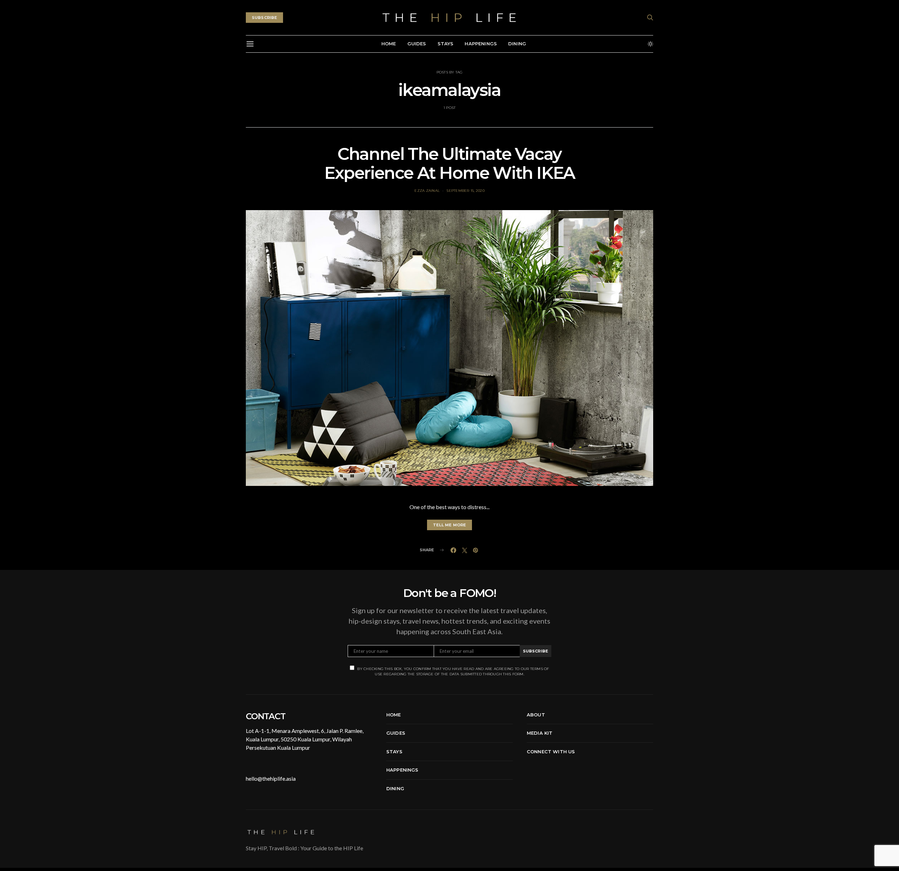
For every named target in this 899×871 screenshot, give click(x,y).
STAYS (446, 43)
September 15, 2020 (465, 190)
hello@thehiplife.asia (271, 778)
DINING (517, 43)
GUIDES (416, 43)
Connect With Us (551, 751)
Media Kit (539, 733)
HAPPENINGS (481, 43)
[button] (650, 44)
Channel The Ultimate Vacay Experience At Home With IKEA (449, 163)
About (536, 714)
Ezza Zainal (427, 190)
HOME (388, 43)
